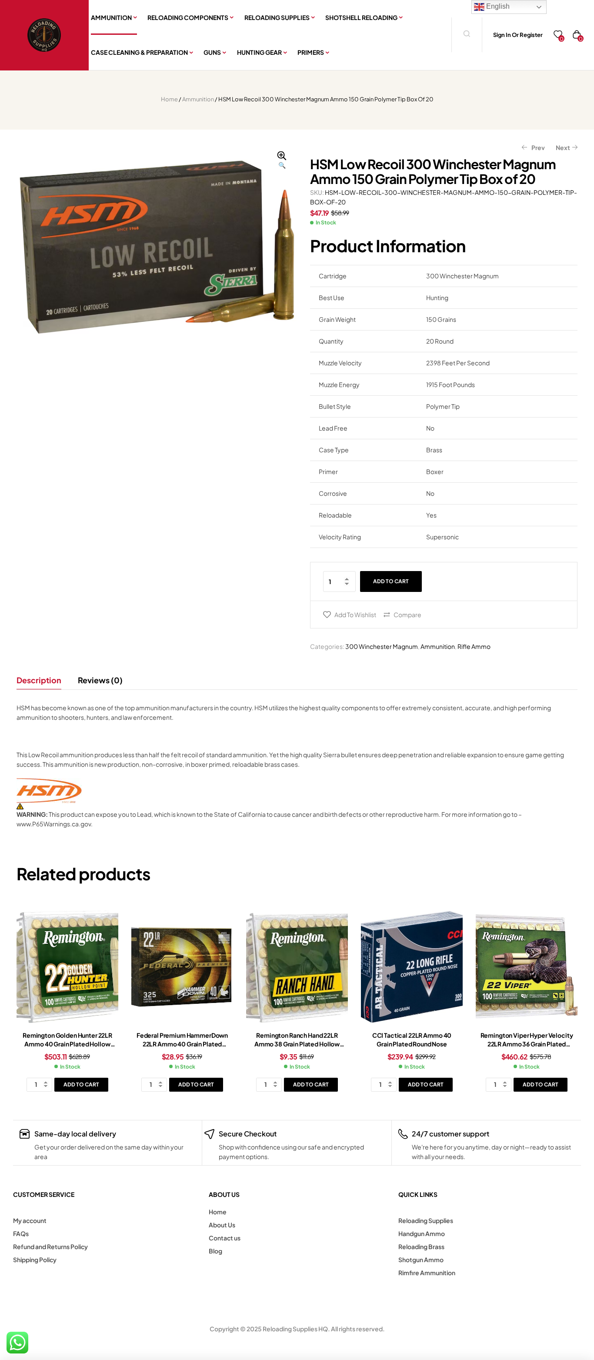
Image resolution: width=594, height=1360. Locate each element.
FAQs (21, 1233)
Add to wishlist (355, 614)
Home (169, 99)
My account (30, 1220)
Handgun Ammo (421, 1233)
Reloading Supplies (425, 1220)
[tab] (43, 680)
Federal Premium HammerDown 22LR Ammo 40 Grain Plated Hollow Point (182, 1043)
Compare (407, 614)
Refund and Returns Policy (50, 1246)
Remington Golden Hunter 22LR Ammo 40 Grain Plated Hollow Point (67, 1043)
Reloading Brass (421, 1246)
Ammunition (198, 99)
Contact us (224, 1238)
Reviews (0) (100, 680)
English (497, 6)
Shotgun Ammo (421, 1259)
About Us (222, 1225)
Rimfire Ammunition (426, 1272)
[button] (281, 160)
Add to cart (391, 581)
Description (39, 680)
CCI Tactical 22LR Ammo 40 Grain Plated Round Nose (412, 1039)
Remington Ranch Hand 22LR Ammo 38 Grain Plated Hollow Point (297, 1043)
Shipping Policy (35, 1259)
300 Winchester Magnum (381, 646)
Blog (215, 1251)
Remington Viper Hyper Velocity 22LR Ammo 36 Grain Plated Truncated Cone (527, 1043)
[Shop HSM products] (297, 790)
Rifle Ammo (474, 646)
